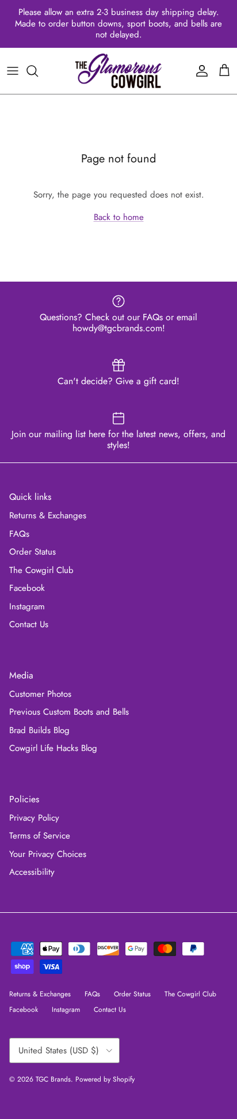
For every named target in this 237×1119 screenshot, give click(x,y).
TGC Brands (53, 1079)
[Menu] (12, 71)
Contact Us (28, 624)
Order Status (32, 551)
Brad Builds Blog (39, 730)
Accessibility (32, 872)
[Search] (38, 71)
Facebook (27, 588)
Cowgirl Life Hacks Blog (53, 748)
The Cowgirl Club (41, 570)
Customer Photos (40, 694)
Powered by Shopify (105, 1079)
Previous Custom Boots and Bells (69, 711)
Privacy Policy (34, 817)
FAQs (19, 534)
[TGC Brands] (118, 71)
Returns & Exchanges (47, 515)
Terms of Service (39, 835)
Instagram (27, 606)
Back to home (119, 217)
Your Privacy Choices (47, 854)
